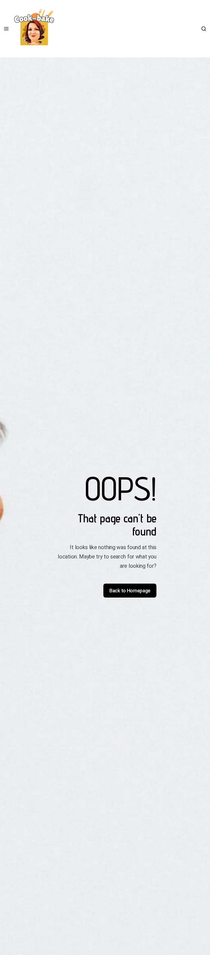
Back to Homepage (129, 590)
